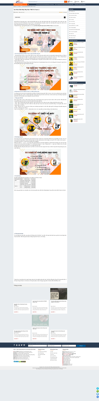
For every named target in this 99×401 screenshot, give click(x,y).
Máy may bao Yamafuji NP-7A (78, 76)
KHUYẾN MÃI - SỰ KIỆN (74, 25)
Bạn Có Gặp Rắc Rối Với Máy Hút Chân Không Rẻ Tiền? (49, 4)
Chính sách (52, 317)
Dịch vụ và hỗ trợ (53, 318)
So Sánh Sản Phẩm (73, 15)
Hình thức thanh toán (53, 315)
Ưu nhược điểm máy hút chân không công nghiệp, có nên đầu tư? (58, 270)
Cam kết (51, 314)
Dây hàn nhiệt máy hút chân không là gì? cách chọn (40, 294)
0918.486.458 (68, 320)
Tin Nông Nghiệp (73, 27)
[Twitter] (21, 308)
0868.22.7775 (68, 322)
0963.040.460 (69, 323)
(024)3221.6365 (77, 320)
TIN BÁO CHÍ (72, 11)
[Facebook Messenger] (97, 394)
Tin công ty (72, 19)
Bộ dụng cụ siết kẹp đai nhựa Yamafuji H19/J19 (78, 105)
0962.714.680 (72, 320)
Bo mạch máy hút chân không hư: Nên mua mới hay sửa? (21, 294)
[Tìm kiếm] (65, 2)
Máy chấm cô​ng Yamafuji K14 (78, 84)
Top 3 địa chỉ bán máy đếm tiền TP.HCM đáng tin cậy (40, 270)
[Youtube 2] (19, 308)
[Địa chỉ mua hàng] (97, 388)
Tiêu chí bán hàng (41, 315)
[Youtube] (17, 308)
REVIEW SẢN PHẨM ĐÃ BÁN (75, 29)
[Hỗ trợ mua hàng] (97, 391)
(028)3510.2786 (78, 319)
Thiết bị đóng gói (73, 35)
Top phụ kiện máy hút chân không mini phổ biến (58, 294)
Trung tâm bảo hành (53, 321)
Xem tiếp (15, 277)
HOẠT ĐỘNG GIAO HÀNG (74, 13)
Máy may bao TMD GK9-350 (78, 52)
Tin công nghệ (72, 23)
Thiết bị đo (72, 33)
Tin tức (39, 318)
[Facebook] (14, 308)
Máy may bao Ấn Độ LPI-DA (78, 71)
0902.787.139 (69, 319)
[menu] (64, 17)
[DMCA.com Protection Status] (22, 324)
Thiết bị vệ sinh (72, 37)
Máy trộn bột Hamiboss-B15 (78, 99)
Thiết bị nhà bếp (73, 17)
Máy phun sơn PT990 (77, 109)
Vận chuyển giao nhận (41, 317)
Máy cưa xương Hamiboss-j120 (79, 114)
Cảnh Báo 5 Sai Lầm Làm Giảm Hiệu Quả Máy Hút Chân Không (70, 4)
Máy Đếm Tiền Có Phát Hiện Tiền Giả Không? (20, 270)
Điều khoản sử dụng (53, 322)
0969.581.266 (68, 324)
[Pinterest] (24, 308)
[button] (83, 2)
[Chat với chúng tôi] (97, 397)
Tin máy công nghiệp (73, 31)
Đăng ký (81, 308)
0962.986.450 (68, 321)
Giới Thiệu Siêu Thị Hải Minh (42, 314)
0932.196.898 (73, 319)
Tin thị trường (72, 21)
